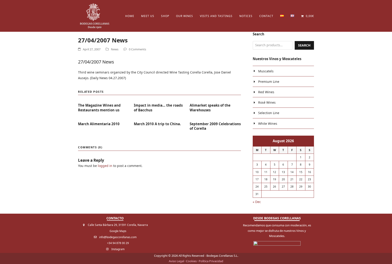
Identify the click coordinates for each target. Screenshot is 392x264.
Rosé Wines (267, 102)
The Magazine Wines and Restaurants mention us (99, 107)
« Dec (257, 202)
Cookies (191, 261)
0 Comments (137, 49)
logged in (105, 166)
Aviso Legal (176, 261)
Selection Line (268, 113)
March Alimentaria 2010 (99, 124)
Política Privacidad (211, 261)
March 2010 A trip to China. (157, 124)
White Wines (267, 123)
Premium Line (268, 81)
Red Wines (266, 92)
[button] (307, 16)
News (114, 49)
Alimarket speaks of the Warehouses (210, 107)
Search (304, 45)
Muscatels (266, 71)
